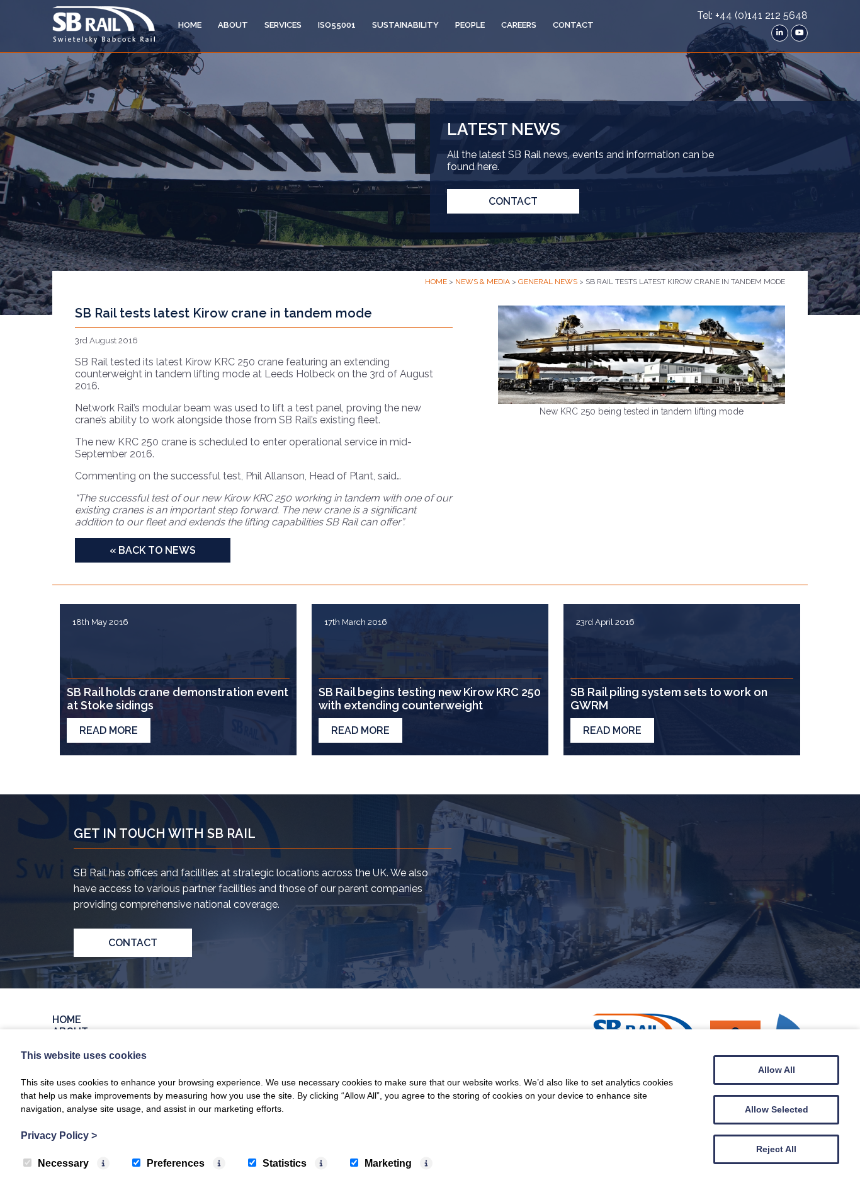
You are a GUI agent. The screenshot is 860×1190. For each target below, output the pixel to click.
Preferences (176, 1163)
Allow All (776, 1070)
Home (189, 25)
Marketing (388, 1163)
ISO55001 (337, 25)
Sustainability (405, 25)
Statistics (285, 1163)
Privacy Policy (59, 1135)
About (233, 25)
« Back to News (153, 550)
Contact (573, 25)
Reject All (776, 1149)
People (470, 25)
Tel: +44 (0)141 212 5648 (752, 15)
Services (283, 25)
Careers (518, 25)
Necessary (63, 1163)
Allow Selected (776, 1109)
